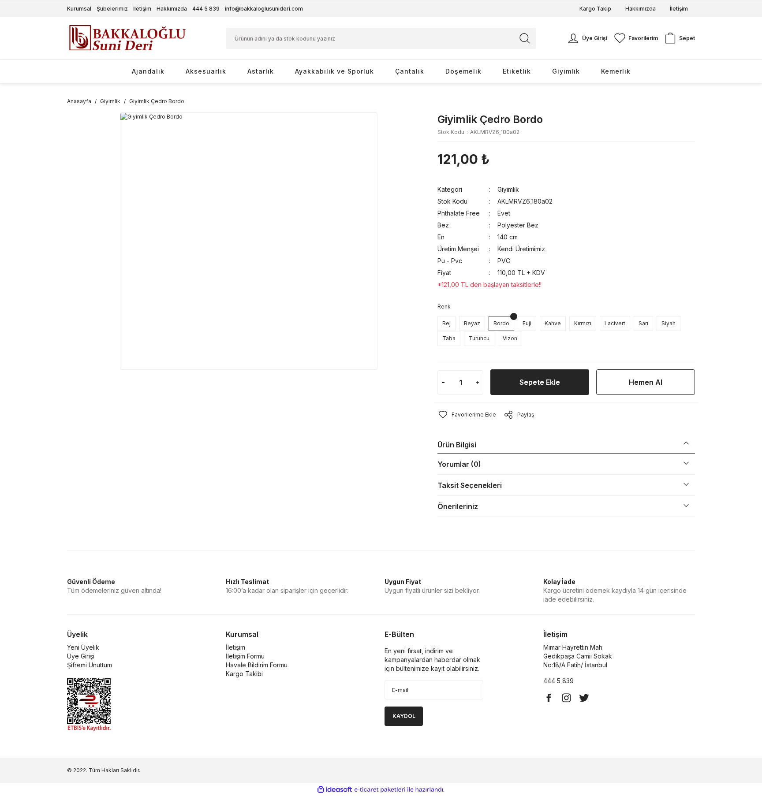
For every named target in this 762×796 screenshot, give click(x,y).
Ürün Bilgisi (456, 444)
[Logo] (127, 37)
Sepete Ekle (539, 382)
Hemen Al (645, 382)
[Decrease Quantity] (443, 382)
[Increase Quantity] (477, 382)
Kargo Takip (595, 8)
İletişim (142, 8)
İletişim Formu (245, 656)
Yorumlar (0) (459, 464)
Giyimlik (508, 189)
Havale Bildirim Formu (257, 665)
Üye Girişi (80, 656)
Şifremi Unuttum (89, 665)
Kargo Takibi (244, 673)
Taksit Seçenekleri (469, 485)
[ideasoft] (334, 789)
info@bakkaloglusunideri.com (264, 8)
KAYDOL (403, 716)
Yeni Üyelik (83, 647)
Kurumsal (79, 8)
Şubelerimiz (112, 8)
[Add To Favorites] (466, 414)
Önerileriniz (457, 506)
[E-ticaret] (380, 790)
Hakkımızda (172, 8)
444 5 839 (206, 8)
